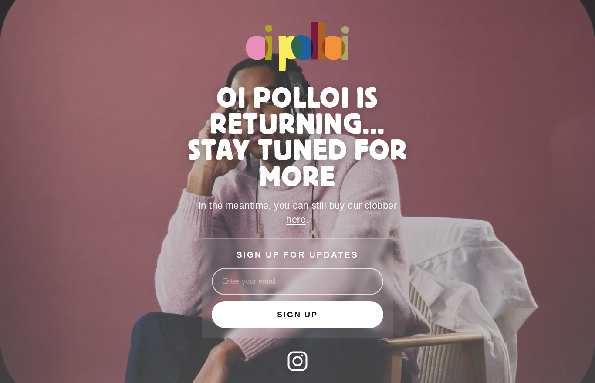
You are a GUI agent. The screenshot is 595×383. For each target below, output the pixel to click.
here (296, 219)
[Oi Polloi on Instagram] (297, 361)
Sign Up (297, 314)
